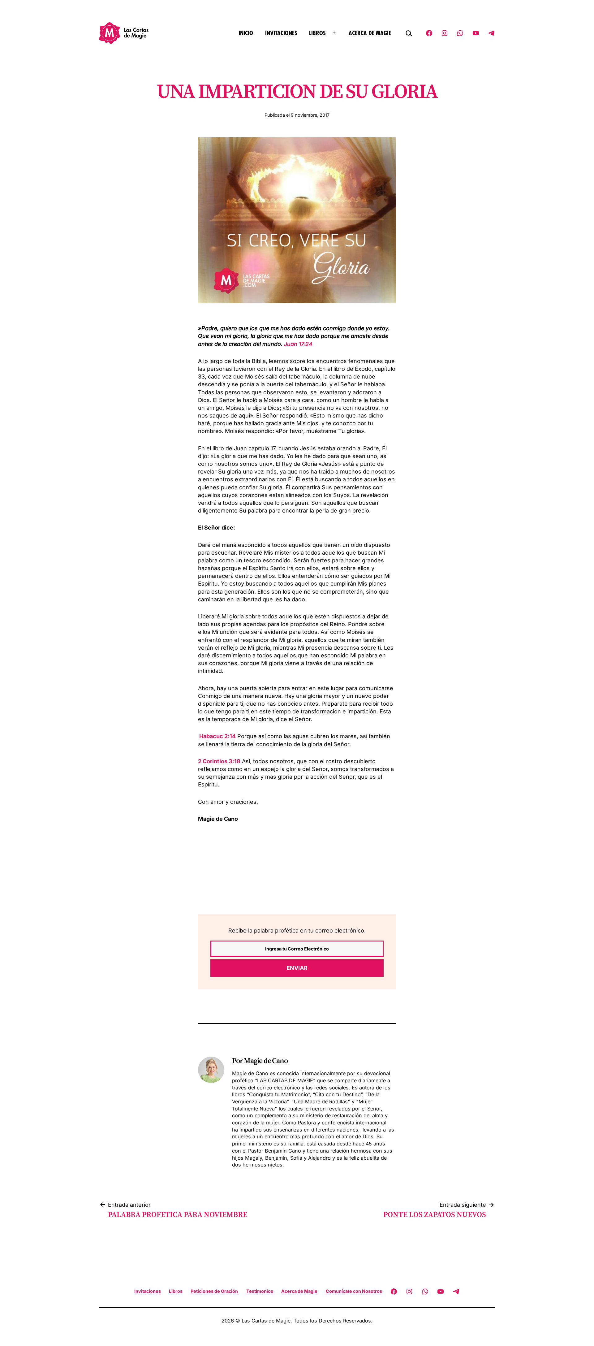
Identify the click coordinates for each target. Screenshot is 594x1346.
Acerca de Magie (370, 33)
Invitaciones (281, 33)
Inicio (246, 33)
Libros (317, 33)
